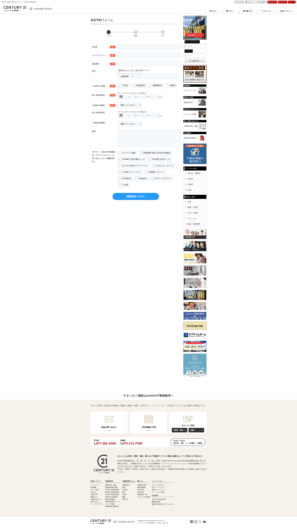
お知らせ (93, 492)
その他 (125, 185)
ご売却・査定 (178, 430)
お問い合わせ (94, 501)
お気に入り (251, 2)
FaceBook (126, 178)
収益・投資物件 (193, 224)
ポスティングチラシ (163, 178)
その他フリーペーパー (131, 172)
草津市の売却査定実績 (112, 492)
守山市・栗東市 (193, 173)
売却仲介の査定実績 (111, 497)
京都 (189, 190)
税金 (123, 492)
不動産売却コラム (96, 499)
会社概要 (93, 487)
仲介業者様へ (188, 133)
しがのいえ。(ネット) (164, 165)
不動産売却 (125, 485)
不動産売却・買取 (191, 126)
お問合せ (273, 2)
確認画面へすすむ (135, 196)
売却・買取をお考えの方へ (191, 121)
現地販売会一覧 (142, 494)
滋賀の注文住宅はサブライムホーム (163, 504)
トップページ (94, 485)
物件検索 (240, 2)
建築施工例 (188, 102)
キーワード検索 (128, 153)
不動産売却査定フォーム (112, 501)
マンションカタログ (158, 485)
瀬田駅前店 (157, 85)
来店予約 (283, 2)
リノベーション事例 (158, 492)
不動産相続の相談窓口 (112, 506)
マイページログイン (96, 504)
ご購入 (192, 430)
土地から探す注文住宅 (159, 499)
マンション (192, 218)
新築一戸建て (193, 207)
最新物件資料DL (190, 138)
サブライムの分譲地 (143, 497)
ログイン (292, 2)
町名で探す (140, 492)
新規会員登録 (141, 487)
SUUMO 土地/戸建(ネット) (133, 159)
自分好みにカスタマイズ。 (191, 109)
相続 (123, 487)
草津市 (190, 179)
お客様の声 (93, 494)
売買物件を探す (142, 485)
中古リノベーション (158, 487)
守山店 (125, 85)
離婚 (123, 497)
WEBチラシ (94, 497)
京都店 (172, 85)
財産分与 (125, 499)
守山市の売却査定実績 (112, 490)
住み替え (125, 490)
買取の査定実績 (110, 499)
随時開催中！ (188, 85)
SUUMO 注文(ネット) (161, 159)
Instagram (143, 178)
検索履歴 (263, 2)
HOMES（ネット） (157, 172)
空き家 (124, 494)
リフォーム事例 (190, 114)
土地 (189, 202)
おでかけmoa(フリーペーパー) (135, 165)
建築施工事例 (156, 502)
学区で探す (140, 490)
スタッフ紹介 (94, 490)
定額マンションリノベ (159, 490)
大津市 (190, 184)
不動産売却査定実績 (111, 487)
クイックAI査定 (110, 504)
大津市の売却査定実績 (112, 494)
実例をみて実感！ (189, 97)
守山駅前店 (140, 85)
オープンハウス (190, 90)
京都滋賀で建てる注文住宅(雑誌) (156, 153)
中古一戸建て (193, 213)
